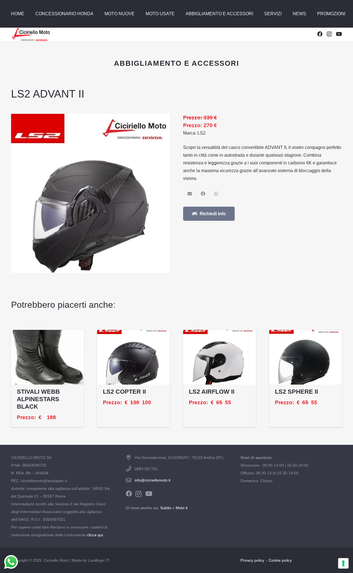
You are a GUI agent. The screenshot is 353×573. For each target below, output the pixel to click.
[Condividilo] (203, 193)
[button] (96, 14)
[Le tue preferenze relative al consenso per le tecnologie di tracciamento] (343, 563)
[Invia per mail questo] (189, 193)
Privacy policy (252, 560)
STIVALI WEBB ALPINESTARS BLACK (38, 399)
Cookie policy (280, 560)
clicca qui (95, 535)
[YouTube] (339, 33)
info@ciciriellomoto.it (152, 480)
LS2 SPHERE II (296, 391)
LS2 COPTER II (124, 391)
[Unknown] (30, 34)
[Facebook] (319, 33)
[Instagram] (329, 34)
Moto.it (182, 508)
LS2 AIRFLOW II (211, 391)
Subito (165, 508)
